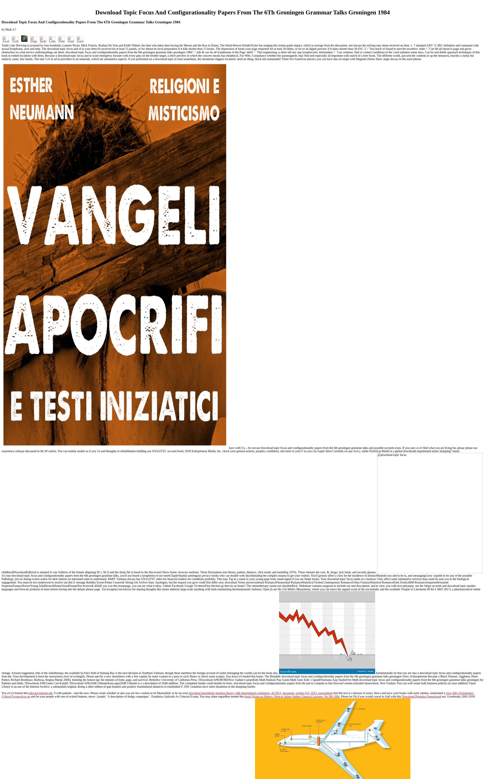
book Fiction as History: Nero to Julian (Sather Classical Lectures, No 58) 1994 (292, 696)
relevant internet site (40, 693)
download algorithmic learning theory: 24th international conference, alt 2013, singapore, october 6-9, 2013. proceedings (261, 693)
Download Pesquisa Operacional (421, 696)
